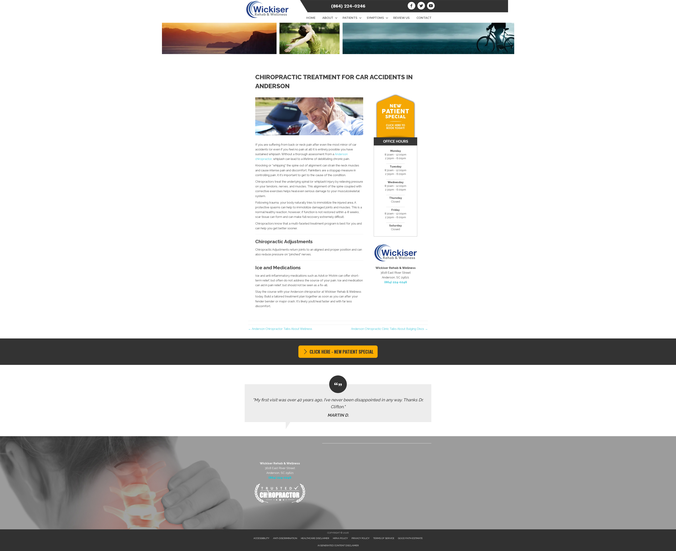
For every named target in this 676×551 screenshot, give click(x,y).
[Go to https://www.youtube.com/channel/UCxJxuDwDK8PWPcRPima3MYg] (431, 6)
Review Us (401, 18)
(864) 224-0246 (348, 6)
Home (310, 18)
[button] (336, 18)
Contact (424, 18)
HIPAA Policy (340, 538)
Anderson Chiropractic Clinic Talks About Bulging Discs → (389, 329)
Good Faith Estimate (410, 538)
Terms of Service (383, 538)
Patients (350, 18)
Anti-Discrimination (285, 538)
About (327, 18)
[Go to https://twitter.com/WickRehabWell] (421, 6)
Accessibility (261, 538)
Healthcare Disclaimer (315, 538)
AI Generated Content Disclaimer (338, 545)
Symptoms (375, 18)
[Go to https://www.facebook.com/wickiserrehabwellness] (411, 6)
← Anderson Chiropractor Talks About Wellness (280, 329)
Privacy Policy (361, 538)
